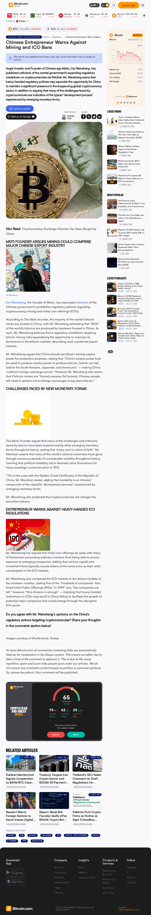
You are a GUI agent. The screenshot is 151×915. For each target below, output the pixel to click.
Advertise (59, 877)
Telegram (131, 867)
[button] (33, 116)
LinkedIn (131, 882)
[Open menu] (142, 5)
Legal (57, 887)
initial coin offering (76, 835)
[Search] (114, 5)
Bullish (76, 734)
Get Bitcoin (137, 35)
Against (11, 835)
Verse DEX (108, 892)
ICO (58, 835)
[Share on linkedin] (99, 116)
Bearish (55, 734)
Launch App (128, 5)
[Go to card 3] (124, 103)
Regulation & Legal (57, 37)
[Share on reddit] (94, 116)
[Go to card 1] (118, 103)
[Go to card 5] (131, 103)
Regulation (37, 841)
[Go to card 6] (134, 103)
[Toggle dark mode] (105, 5)
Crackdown (46, 835)
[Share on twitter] (88, 116)
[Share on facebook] (83, 116)
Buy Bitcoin (109, 887)
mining (96, 835)
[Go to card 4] (128, 103)
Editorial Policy (61, 882)
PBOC (24, 841)
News (46, 37)
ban (21, 835)
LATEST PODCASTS (116, 278)
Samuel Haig (71, 117)
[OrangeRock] (22, 21)
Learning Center (86, 877)
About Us (59, 867)
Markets (82, 872)
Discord (131, 877)
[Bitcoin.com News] (18, 5)
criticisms (82, 302)
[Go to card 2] (121, 103)
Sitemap (58, 892)
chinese (32, 835)
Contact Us (60, 872)
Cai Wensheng (16, 302)
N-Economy (12, 841)
